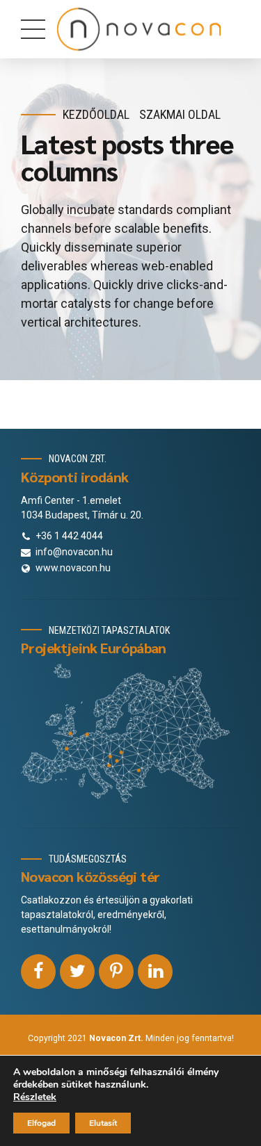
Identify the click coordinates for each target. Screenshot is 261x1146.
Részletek (34, 1097)
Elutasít (103, 1123)
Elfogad (41, 1123)
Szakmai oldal (180, 114)
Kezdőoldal (96, 114)
